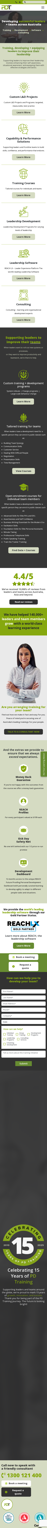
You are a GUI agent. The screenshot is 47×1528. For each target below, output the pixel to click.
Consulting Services (24, 1039)
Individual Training (10, 1034)
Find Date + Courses (23, 550)
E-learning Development (12, 1044)
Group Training (22, 1034)
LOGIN (20, 2)
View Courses (23, 471)
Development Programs (36, 1034)
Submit (24, 1063)
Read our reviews (23, 602)
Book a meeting (25, 957)
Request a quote (25, 966)
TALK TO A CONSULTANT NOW (23, 731)
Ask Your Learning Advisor (44, 764)
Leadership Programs (11, 1039)
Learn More (23, 112)
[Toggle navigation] (43, 7)
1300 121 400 (16, 2)
